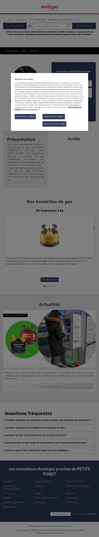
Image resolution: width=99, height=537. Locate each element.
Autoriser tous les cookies (54, 124)
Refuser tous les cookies (53, 116)
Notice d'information (30, 109)
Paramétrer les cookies (25, 116)
